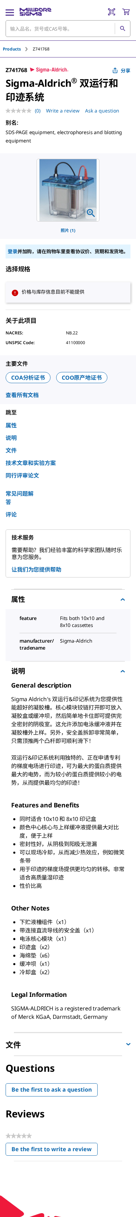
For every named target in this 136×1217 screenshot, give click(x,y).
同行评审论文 (22, 475)
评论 (11, 514)
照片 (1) (68, 230)
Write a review (63, 110)
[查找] (122, 28)
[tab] (18, 49)
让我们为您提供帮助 (36, 569)
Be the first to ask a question (52, 1089)
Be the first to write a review (55, 1150)
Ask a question (102, 110)
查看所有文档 (22, 395)
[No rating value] (20, 110)
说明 (11, 438)
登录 (12, 251)
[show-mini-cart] (125, 11)
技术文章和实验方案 (31, 463)
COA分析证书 (28, 377)
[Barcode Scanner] (111, 12)
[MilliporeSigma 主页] (35, 12)
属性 (11, 425)
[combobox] (68, 28)
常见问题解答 (19, 498)
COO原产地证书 (82, 377)
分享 (125, 70)
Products (12, 49)
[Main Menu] (10, 12)
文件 (11, 450)
